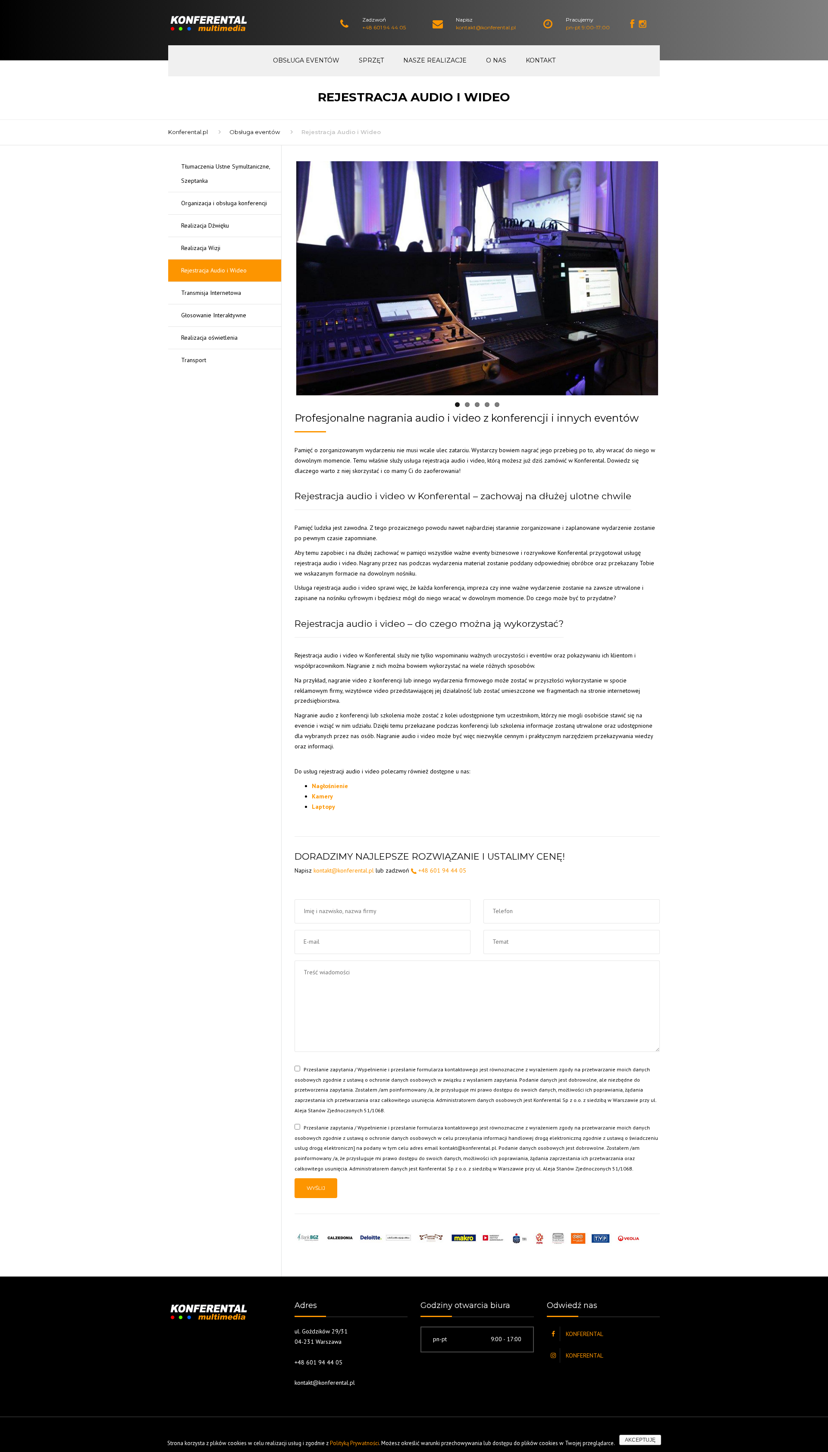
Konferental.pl (188, 131)
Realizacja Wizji (200, 248)
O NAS (496, 60)
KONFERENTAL (584, 1334)
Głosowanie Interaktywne (213, 315)
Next (671, 278)
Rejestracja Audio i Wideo (214, 270)
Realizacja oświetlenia (209, 337)
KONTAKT (540, 60)
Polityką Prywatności (354, 1443)
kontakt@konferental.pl (486, 27)
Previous (283, 278)
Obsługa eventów (306, 60)
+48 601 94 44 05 (384, 27)
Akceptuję (640, 1440)
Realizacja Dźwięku (205, 225)
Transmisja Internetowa (211, 293)
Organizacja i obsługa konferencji (224, 203)
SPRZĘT (371, 60)
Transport (193, 360)
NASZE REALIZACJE (435, 60)
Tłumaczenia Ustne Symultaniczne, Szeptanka (225, 174)
